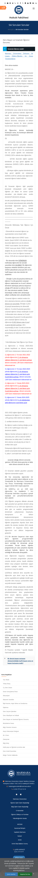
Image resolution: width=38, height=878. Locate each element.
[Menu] (34, 7)
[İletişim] (15, 3)
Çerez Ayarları (11, 874)
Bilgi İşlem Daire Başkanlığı (19, 807)
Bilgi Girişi (6, 743)
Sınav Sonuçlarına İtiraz (10, 691)
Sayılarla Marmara (19, 832)
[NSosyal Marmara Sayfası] (30, 3)
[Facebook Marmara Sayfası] (20, 3)
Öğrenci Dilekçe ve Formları (19, 814)
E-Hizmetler (19, 810)
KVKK (20, 840)
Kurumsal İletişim (19, 828)
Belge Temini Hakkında (10, 755)
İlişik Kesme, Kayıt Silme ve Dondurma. (15, 703)
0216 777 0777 (19, 852)
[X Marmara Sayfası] (23, 3)
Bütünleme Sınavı (8, 723)
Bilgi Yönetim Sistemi (9, 727)
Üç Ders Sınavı (7, 687)
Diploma (5, 707)
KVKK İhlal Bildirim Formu (20, 844)
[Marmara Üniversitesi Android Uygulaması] (16, 794)
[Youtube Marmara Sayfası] (28, 3)
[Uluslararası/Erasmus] (13, 3)
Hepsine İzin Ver (25, 874)
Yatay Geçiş (6, 683)
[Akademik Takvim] (10, 3)
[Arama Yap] (36, 3)
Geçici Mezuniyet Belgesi (11, 731)
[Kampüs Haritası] (18, 3)
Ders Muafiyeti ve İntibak (11, 715)
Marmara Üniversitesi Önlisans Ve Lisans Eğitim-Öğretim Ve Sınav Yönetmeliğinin (19, 56)
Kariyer (20, 836)
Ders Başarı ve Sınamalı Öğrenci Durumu (16, 719)
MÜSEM (19, 824)
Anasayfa (11, 29)
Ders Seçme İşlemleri (9, 711)
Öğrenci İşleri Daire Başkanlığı (19, 803)
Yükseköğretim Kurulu (20, 818)
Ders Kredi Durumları (9, 751)
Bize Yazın (19, 857)
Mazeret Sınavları (8, 699)
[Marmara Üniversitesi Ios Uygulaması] (20, 794)
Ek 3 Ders (6, 735)
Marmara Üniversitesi (20, 799)
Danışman (6, 739)
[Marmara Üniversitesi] (19, 9)
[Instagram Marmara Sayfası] (25, 3)
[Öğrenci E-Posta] (5, 3)
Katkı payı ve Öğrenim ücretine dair (14, 747)
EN (33, 3)
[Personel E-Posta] (8, 3)
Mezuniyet (6, 695)
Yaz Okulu (6, 680)
